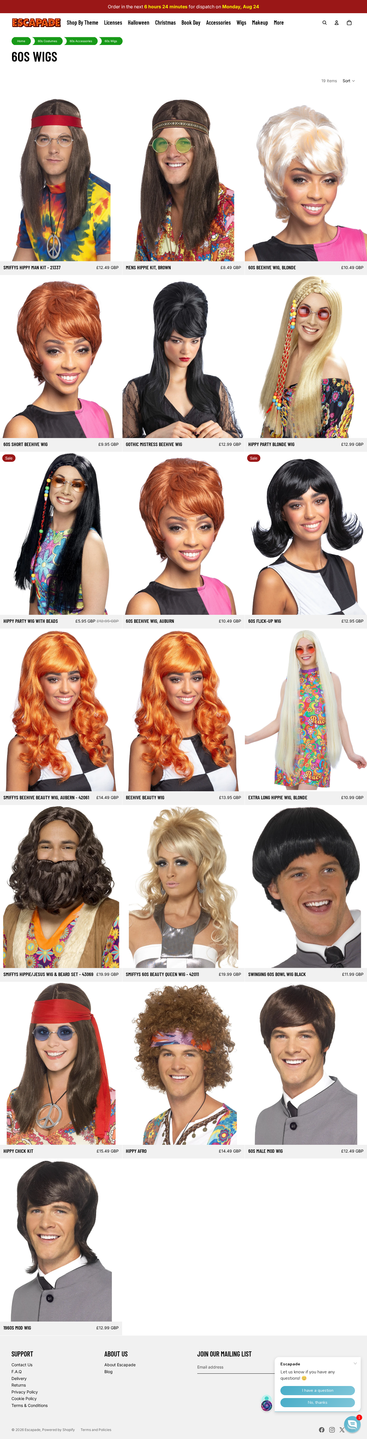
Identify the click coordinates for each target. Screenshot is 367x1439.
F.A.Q (16, 1371)
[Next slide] (113, 356)
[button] (349, 80)
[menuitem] (279, 22)
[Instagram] (332, 1429)
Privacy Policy (24, 1391)
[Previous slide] (8, 356)
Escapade (32, 1430)
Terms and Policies (96, 1430)
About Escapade (120, 1364)
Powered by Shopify (58, 1430)
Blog (108, 1371)
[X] (342, 1429)
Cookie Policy (24, 1398)
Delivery (19, 1378)
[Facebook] (321, 1429)
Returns (18, 1385)
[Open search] (324, 22)
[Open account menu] (336, 22)
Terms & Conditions (29, 1405)
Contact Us (21, 1364)
